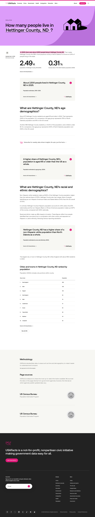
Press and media (73, 498)
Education (50, 3)
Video (71, 480)
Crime (24, 3)
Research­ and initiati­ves (75, 490)
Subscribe (82, 3)
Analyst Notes (73, 488)
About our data (73, 493)
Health (37, 3)
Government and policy (75, 496)
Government (31, 3)
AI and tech (72, 501)
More (56, 3)
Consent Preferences (82, 512)
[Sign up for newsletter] (29, 486)
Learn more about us (11, 460)
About (75, 3)
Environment (58, 490)
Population (9, 20)
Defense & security (60, 483)
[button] (28, 30)
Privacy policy (73, 512)
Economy (19, 3)
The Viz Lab (72, 485)
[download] (71, 83)
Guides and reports (74, 483)
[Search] (88, 3)
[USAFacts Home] (11, 3)
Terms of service (63, 512)
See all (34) (24, 331)
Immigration (43, 3)
